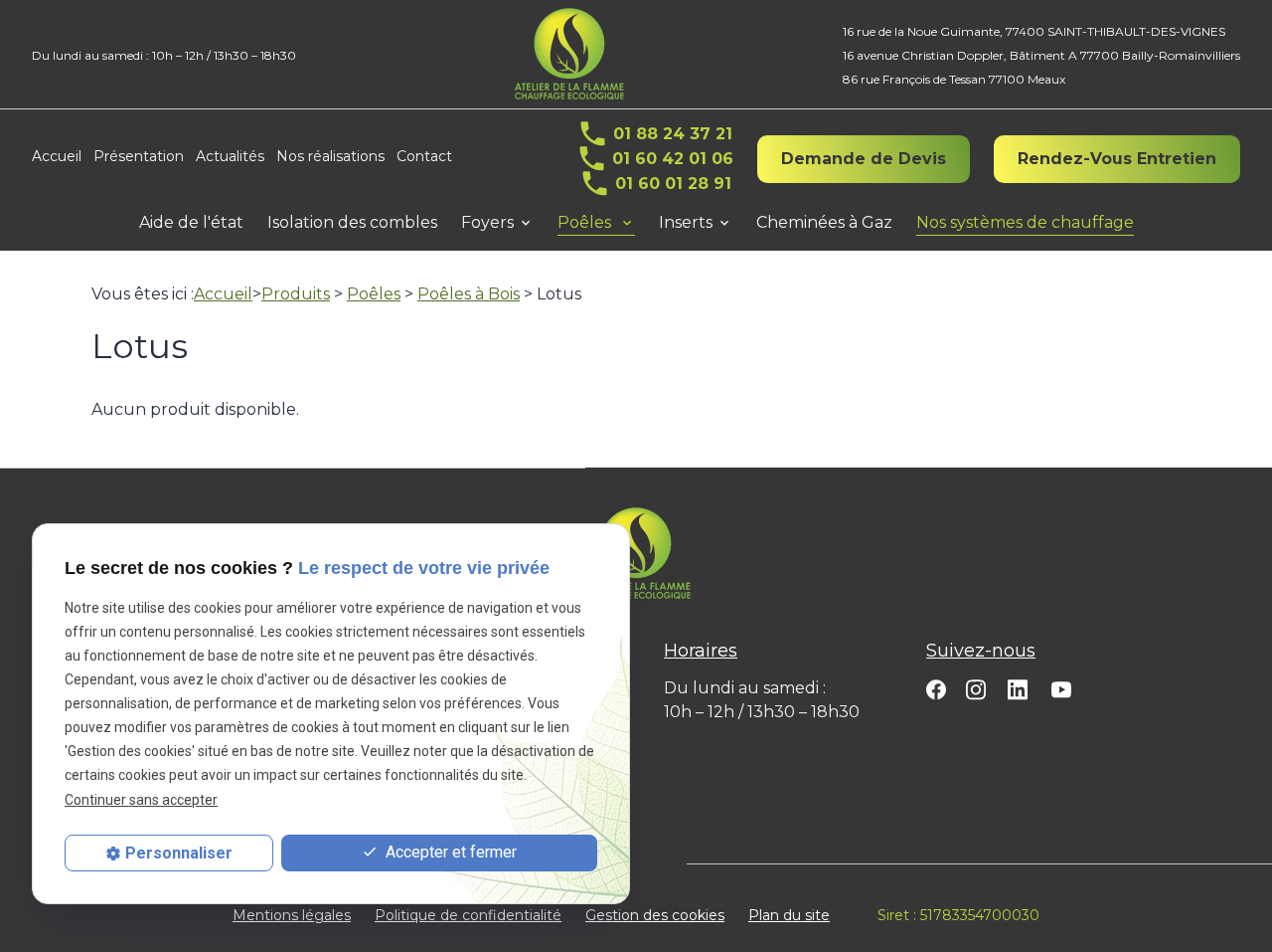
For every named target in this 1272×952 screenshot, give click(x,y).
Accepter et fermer (449, 852)
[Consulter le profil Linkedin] (1018, 687)
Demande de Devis (863, 158)
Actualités (230, 156)
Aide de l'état (191, 222)
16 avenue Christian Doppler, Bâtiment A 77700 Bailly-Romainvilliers (1041, 55)
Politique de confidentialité (468, 915)
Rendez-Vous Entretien (1117, 158)
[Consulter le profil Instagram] (976, 688)
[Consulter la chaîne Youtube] (1061, 687)
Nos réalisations (330, 156)
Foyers (487, 222)
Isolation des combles (352, 222)
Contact (424, 156)
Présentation (138, 156)
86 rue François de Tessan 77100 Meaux (954, 79)
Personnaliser (179, 853)
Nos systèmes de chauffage (1025, 222)
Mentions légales (292, 915)
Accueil (56, 156)
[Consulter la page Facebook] (936, 688)
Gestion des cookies (654, 915)
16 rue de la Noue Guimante (1034, 31)
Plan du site (789, 915)
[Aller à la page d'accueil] (569, 54)
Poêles (586, 222)
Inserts (686, 222)
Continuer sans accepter (141, 800)
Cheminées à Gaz (824, 222)
